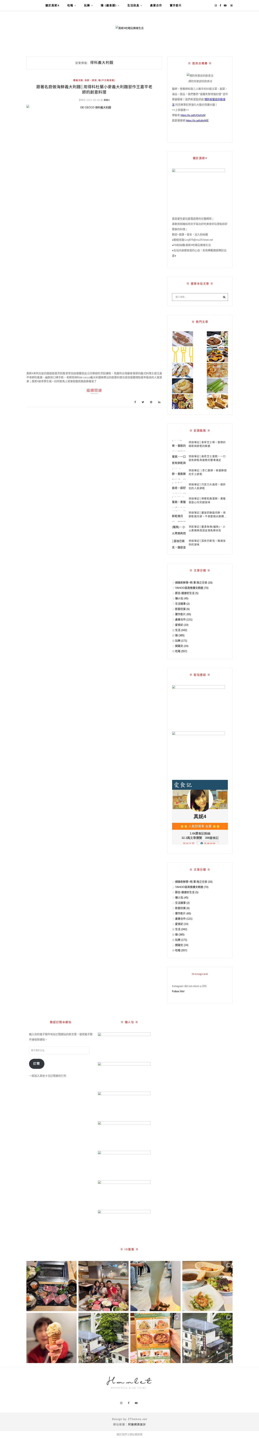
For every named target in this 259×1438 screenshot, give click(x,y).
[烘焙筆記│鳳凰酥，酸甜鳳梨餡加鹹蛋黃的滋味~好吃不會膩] (217, 401)
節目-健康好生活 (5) (186, 593)
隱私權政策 (136, 1434)
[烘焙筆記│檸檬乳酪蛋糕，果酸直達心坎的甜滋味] (179, 502)
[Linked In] (159, 402)
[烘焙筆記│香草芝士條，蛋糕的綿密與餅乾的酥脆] (179, 446)
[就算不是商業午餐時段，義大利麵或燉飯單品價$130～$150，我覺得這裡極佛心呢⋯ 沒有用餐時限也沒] (155, 1338)
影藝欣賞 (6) (182, 608)
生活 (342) (181, 630)
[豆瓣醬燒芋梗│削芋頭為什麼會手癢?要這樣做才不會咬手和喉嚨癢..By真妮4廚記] (217, 385)
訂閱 (36, 1063)
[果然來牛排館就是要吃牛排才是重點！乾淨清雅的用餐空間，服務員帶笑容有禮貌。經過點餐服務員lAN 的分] (207, 1286)
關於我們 (122, 1434)
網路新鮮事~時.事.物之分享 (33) (193, 582)
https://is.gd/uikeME (197, 120)
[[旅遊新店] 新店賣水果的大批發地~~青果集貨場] (182, 354)
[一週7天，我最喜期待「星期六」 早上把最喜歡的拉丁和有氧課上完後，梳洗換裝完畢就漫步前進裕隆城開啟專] (51, 1286)
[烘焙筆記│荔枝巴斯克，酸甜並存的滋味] (179, 544)
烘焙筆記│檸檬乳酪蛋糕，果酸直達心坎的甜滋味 (207, 500)
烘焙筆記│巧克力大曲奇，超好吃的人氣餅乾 (207, 486)
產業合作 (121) (183, 619)
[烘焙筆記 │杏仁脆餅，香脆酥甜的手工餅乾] (179, 474)
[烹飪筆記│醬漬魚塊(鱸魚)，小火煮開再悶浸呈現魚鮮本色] (179, 530)
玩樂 (87, 5)
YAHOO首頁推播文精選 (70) (191, 587)
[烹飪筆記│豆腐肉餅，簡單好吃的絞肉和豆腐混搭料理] (182, 370)
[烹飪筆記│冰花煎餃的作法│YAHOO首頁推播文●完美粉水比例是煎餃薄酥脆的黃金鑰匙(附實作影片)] (217, 370)
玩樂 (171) (181, 640)
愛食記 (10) (181, 624)
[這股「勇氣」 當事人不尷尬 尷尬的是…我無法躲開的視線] (155, 1286)
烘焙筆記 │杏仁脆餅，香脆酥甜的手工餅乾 (208, 472)
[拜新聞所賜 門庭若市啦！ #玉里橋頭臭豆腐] (103, 1338)
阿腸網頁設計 (137, 1424)
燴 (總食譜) (109, 5)
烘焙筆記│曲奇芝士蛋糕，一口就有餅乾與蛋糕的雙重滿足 (207, 458)
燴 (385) (179, 635)
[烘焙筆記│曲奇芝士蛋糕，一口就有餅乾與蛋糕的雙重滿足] (179, 460)
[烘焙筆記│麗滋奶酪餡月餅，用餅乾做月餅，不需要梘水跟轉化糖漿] (179, 516)
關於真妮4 (52, 5)
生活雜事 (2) (182, 603)
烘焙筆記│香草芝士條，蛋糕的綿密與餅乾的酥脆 (207, 444)
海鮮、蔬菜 (91, 80)
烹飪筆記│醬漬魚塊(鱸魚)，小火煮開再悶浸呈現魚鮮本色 (207, 528)
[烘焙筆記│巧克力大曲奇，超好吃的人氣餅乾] (179, 488)
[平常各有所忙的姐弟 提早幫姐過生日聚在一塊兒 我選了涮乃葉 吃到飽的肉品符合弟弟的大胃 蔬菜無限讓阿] (103, 1286)
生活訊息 (133, 5)
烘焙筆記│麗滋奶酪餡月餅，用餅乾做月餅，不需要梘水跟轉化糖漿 (208, 514)
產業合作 (156, 5)
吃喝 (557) (181, 651)
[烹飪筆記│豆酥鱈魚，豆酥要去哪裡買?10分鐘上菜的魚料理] (182, 338)
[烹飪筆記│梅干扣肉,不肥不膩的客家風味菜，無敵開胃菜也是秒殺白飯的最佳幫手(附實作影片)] (217, 338)
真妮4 (107, 100)
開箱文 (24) (181, 645)
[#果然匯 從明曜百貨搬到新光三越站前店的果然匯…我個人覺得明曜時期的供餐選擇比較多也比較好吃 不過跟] (51, 1338)
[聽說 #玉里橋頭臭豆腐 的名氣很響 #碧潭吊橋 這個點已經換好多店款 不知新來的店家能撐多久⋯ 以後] (207, 1338)
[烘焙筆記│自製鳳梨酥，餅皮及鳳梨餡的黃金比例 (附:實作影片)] (182, 385)
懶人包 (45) (181, 598)
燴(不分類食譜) (106, 80)
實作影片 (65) (183, 614)
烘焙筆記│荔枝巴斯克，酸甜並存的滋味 (207, 542)
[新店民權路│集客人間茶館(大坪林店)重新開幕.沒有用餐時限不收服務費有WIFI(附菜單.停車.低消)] (217, 354)
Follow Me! (178, 991)
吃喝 (70, 5)
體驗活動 (78, 80)
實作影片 (176, 5)
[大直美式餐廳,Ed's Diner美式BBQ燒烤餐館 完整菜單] (182, 401)
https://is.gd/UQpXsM (193, 115)
